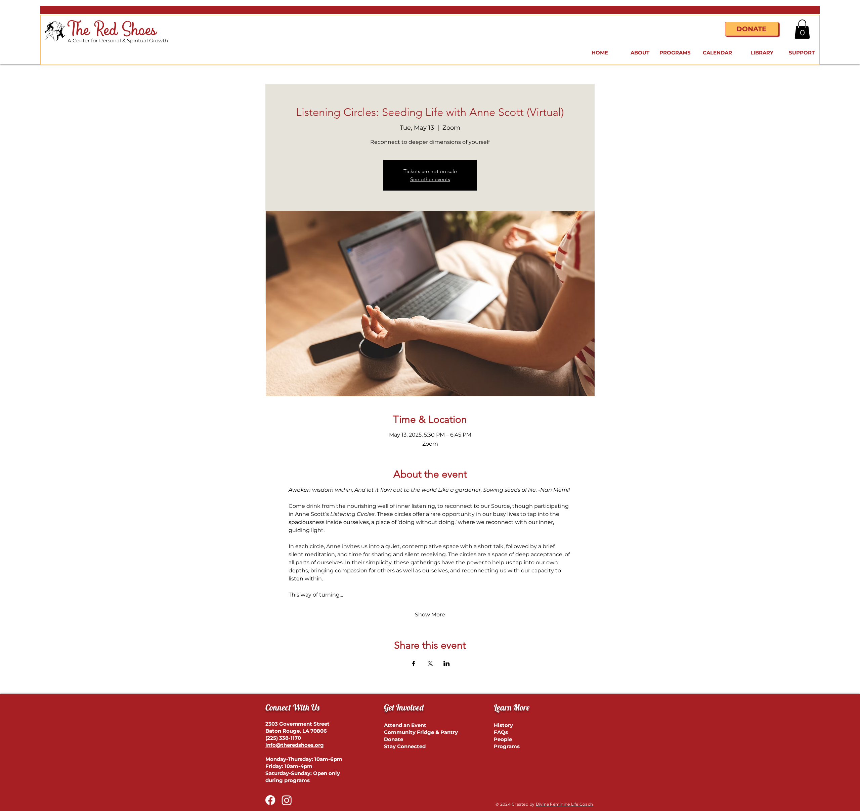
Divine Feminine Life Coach (564, 804)
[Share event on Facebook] (414, 663)
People (503, 739)
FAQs (501, 732)
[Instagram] (286, 800)
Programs (507, 746)
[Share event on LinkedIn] (446, 663)
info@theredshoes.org (294, 745)
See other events (430, 179)
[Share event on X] (430, 663)
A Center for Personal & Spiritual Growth (118, 40)
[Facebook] (270, 800)
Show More (430, 614)
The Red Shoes (112, 30)
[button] (802, 29)
